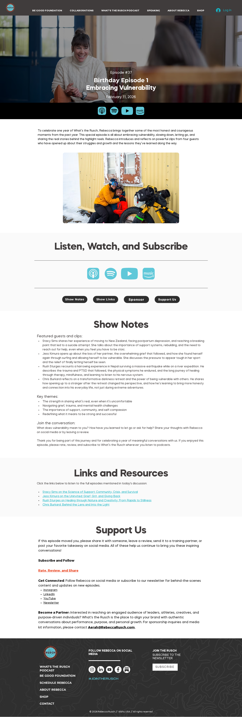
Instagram (50, 590)
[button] (80, 10)
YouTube (49, 598)
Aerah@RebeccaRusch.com (111, 627)
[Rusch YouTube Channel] (109, 669)
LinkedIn (49, 594)
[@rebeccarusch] (92, 669)
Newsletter (51, 603)
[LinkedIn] (100, 669)
